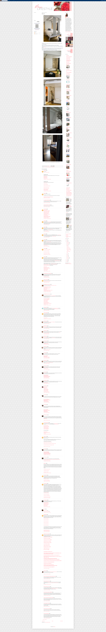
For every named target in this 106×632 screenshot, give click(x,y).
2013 (66, 241)
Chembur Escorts (46, 245)
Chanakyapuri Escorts (46, 492)
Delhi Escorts (45, 349)
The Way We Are (68, 89)
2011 (66, 260)
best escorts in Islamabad (46, 298)
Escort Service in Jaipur (46, 267)
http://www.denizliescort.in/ (47, 264)
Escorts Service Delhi (46, 519)
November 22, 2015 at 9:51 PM (47, 218)
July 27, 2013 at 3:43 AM (46, 172)
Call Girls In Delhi (55, 423)
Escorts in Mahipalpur (46, 502)
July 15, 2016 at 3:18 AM (46, 231)
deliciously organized (68, 95)
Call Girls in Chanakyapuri (47, 480)
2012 (66, 259)
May (67, 254)
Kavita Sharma (45, 380)
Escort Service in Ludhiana (47, 253)
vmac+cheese (68, 73)
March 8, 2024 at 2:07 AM (46, 606)
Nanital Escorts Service (50, 459)
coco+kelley (67, 69)
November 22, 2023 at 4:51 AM (47, 584)
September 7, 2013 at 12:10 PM (47, 179)
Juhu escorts (46, 230)
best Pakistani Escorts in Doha (47, 287)
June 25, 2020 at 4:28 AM (46, 412)
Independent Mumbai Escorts (47, 216)
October (68, 244)
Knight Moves (68, 172)
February (68, 257)
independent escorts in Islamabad (47, 303)
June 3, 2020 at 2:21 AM (46, 328)
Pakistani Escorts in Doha (53, 285)
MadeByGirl (67, 101)
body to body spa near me (47, 586)
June (67, 253)
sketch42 (67, 100)
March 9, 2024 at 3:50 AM (46, 611)
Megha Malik (45, 514)
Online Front (45, 436)
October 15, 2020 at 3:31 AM (47, 446)
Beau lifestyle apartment (70, 206)
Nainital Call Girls (55, 459)
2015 (66, 239)
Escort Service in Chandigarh (47, 249)
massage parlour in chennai (54, 588)
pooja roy (45, 463)
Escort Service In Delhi (46, 426)
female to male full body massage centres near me (50, 576)
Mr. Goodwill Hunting (68, 117)
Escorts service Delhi (46, 518)
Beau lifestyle (67, 17)
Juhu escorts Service (50, 229)
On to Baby (67, 158)
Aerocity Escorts (46, 382)
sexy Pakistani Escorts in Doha (47, 286)
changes (67, 212)
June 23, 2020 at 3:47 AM (46, 402)
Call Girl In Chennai (46, 427)
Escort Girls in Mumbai (46, 217)
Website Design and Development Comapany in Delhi (50, 443)
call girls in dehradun (46, 389)
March (67, 256)
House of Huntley (68, 148)
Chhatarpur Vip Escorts (46, 470)
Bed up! (70, 198)
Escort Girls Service (46, 422)
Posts (35, 32)
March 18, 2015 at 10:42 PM (47, 202)
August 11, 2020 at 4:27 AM (47, 420)
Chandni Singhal (45, 312)
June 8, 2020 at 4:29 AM (46, 350)
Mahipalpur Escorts (46, 343)
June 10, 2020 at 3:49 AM (46, 363)
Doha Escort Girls (46, 279)
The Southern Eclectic (68, 190)
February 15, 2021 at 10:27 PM (47, 512)
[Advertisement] (36, 47)
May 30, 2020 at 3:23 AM (46, 323)
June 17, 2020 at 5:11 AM (46, 392)
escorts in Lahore (46, 301)
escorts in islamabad (53, 295)
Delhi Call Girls (48, 349)
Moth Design (67, 64)
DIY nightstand (70, 218)
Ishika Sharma (45, 330)
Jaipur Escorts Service (57, 260)
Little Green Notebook (68, 72)
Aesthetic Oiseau (68, 84)
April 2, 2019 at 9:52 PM (46, 310)
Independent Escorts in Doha (47, 281)
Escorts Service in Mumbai (47, 210)
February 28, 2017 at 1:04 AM (47, 254)
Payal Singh (45, 352)
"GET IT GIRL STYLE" (68, 195)
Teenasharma (45, 483)
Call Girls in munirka (46, 504)
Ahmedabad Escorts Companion (47, 273)
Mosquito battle (68, 251)
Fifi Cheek (67, 106)
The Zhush (67, 55)
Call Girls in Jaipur (46, 269)
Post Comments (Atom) (47, 622)
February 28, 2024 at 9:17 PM (47, 595)
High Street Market (68, 112)
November (68, 243)
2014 (66, 240)
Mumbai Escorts (45, 177)
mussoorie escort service (46, 391)
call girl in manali (45, 510)
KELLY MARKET (68, 191)
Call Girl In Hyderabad (46, 428)
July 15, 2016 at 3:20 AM (46, 237)
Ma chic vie (67, 153)
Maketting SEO (45, 307)
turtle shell (67, 235)
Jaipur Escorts (45, 266)
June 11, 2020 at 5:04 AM (46, 383)
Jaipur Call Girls (45, 270)
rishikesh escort (45, 387)
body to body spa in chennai (47, 608)
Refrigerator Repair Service (47, 432)
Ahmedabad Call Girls (46, 276)
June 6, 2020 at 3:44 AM (46, 338)
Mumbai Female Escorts (46, 187)
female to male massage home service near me (53, 582)
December (68, 242)
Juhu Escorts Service (46, 213)
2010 (66, 261)
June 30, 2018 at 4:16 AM (46, 277)
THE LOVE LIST (68, 142)
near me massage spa (46, 613)
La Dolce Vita (67, 159)
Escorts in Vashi (54, 236)
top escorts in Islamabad (46, 302)
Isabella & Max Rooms (69, 194)
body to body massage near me (53, 571)
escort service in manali (46, 511)
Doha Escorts (45, 289)
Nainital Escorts (45, 459)
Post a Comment (45, 619)
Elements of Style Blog (69, 56)
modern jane (67, 122)
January (68, 258)
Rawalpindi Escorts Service (47, 284)
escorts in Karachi (46, 300)
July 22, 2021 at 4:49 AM (46, 568)
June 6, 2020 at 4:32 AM (46, 344)
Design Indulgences (68, 63)
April (67, 255)
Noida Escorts (45, 418)
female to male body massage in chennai (48, 597)
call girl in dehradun (46, 390)
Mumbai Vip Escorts (46, 189)
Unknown (45, 170)
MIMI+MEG (67, 111)
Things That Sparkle (68, 171)
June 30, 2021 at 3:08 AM (46, 531)
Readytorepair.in (45, 431)
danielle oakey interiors (69, 137)
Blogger (54, 626)
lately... (67, 252)
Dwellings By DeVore (68, 90)
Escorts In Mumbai (46, 184)
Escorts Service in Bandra (46, 211)
